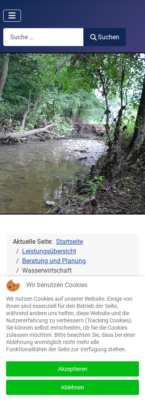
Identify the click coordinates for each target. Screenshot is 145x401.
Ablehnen (72, 387)
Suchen (108, 37)
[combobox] (43, 37)
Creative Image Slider (118, 209)
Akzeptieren (72, 369)
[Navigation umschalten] (12, 16)
